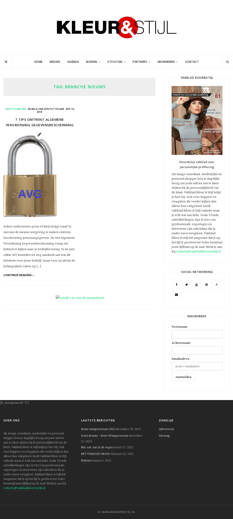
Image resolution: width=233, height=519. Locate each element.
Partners (140, 62)
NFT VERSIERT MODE (95, 454)
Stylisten (114, 62)
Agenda (73, 62)
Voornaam (179, 327)
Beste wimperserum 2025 (98, 429)
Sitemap (164, 436)
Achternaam (181, 343)
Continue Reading (17, 275)
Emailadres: (181, 359)
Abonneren (166, 62)
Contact (192, 62)
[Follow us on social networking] (6, 62)
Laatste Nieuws (15, 109)
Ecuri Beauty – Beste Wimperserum (104, 436)
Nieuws (55, 62)
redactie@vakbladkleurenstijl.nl (198, 251)
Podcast (86, 460)
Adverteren (166, 429)
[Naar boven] (221, 504)
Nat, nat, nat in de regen (97, 447)
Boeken (91, 62)
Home (38, 62)
